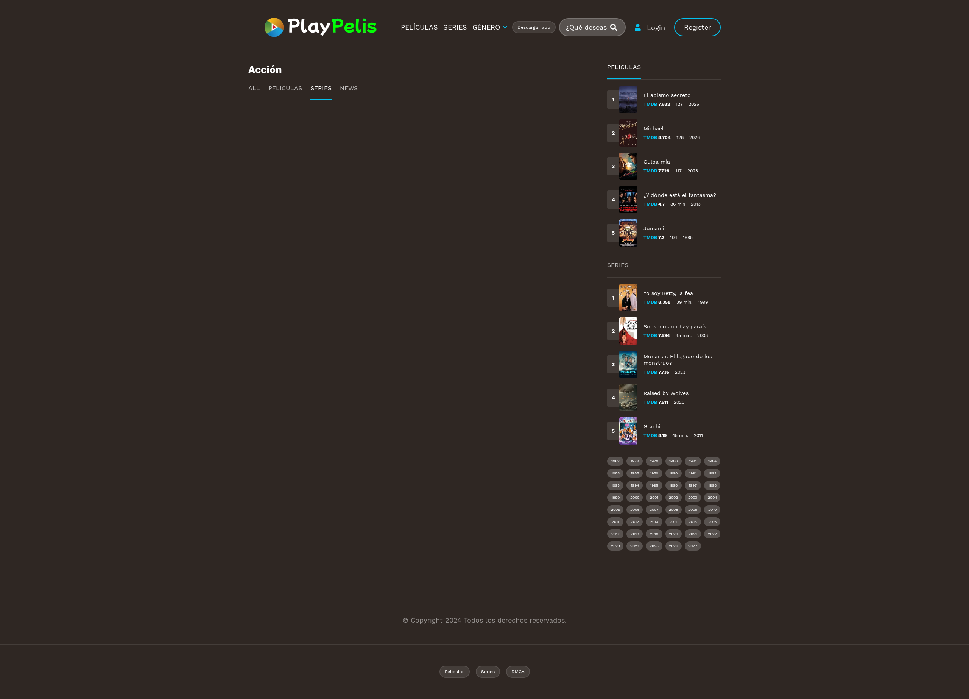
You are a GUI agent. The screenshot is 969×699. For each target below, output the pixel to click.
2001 (654, 497)
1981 (692, 461)
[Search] (617, 27)
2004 (712, 497)
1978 (635, 461)
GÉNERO (486, 27)
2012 (635, 521)
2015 (693, 521)
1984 (712, 461)
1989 (654, 473)
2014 (673, 521)
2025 (654, 545)
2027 (692, 545)
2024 (634, 545)
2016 (712, 521)
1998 (712, 485)
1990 (673, 473)
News (349, 88)
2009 (692, 509)
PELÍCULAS (419, 27)
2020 (673, 533)
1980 (673, 461)
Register (697, 27)
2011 (615, 521)
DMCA (518, 671)
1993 (615, 485)
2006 (634, 509)
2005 (615, 509)
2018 (635, 533)
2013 (654, 521)
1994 (635, 485)
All (254, 88)
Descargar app (533, 27)
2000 (634, 497)
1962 (615, 461)
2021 (693, 533)
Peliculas (285, 88)
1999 (615, 497)
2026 (673, 545)
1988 (635, 473)
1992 (712, 473)
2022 (712, 533)
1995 (654, 485)
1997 (693, 485)
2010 (712, 509)
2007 (654, 509)
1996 (673, 485)
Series (321, 88)
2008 (673, 509)
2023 (615, 545)
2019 (654, 533)
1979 (654, 461)
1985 (615, 473)
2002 (673, 497)
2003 (692, 497)
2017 (615, 533)
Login (656, 27)
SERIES (455, 27)
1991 (692, 473)
